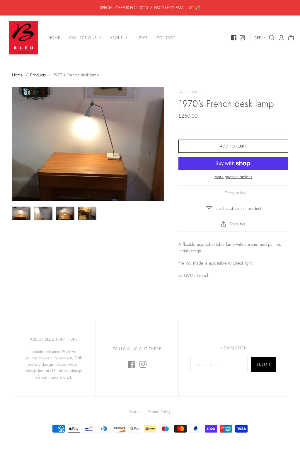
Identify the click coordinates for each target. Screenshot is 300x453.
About (116, 37)
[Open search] (272, 38)
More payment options (233, 177)
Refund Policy (159, 412)
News (142, 37)
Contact (165, 37)
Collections (83, 37)
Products (38, 75)
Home (54, 37)
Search (135, 412)
